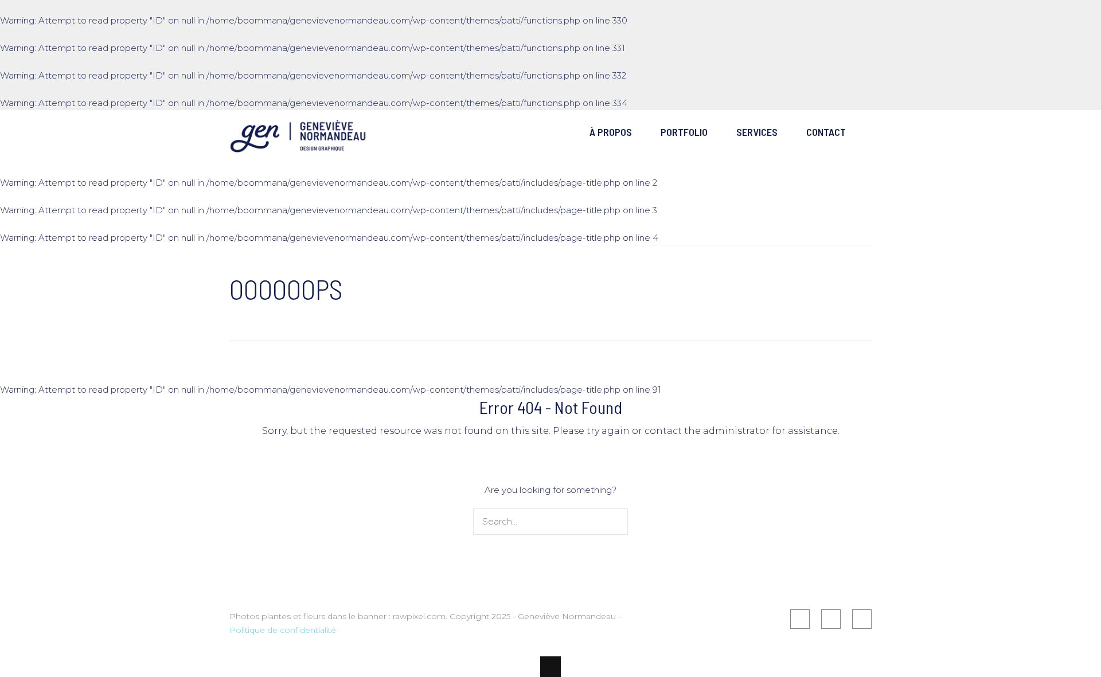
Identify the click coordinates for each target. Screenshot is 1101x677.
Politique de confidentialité (283, 630)
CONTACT (826, 132)
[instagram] (862, 619)
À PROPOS (610, 132)
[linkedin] (831, 619)
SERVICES (757, 132)
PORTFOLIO (684, 132)
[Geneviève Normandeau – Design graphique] (298, 145)
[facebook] (800, 619)
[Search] (616, 521)
